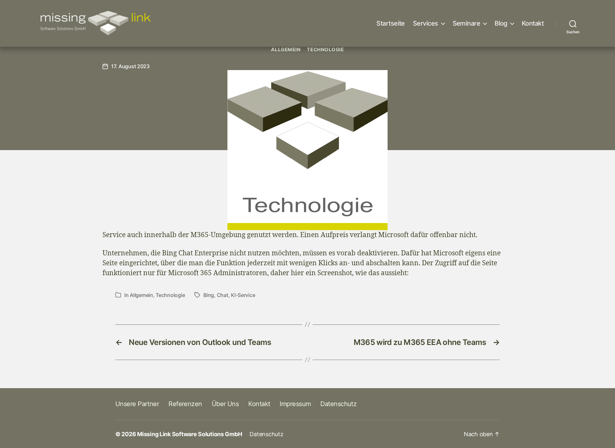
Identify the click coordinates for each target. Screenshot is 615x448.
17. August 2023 (130, 66)
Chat (222, 295)
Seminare (466, 23)
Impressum (295, 404)
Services (425, 23)
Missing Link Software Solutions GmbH (189, 434)
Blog (501, 23)
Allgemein (285, 49)
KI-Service (243, 295)
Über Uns (225, 404)
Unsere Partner (137, 404)
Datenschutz (338, 404)
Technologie (325, 49)
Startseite (390, 23)
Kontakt (533, 23)
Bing (208, 295)
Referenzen (185, 404)
